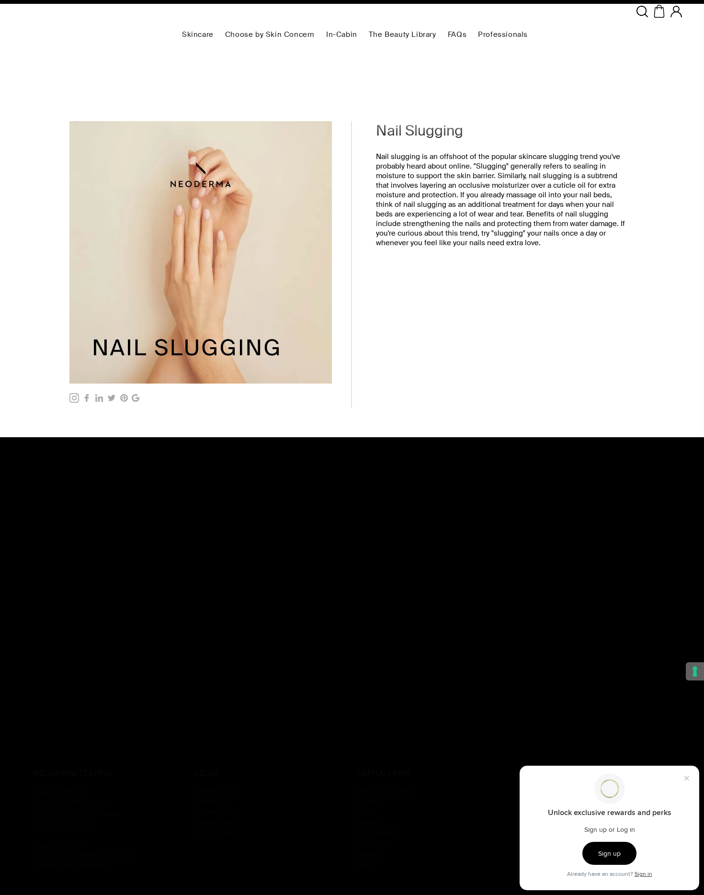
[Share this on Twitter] (111, 398)
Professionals (377, 832)
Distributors (373, 843)
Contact (368, 801)
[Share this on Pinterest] (124, 398)
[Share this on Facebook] (86, 398)
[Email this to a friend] (135, 398)
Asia (363, 864)
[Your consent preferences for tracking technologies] (695, 671)
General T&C (214, 790)
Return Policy (214, 832)
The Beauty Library (384, 790)
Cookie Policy (215, 811)
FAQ (363, 811)
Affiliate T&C (213, 801)
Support (368, 854)
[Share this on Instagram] (74, 398)
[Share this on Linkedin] (99, 398)
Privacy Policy (215, 822)
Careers (368, 822)
